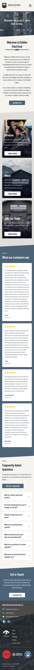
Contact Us (17, 102)
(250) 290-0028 (9, 613)
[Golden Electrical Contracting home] (6, 634)
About (13, 634)
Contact (14, 640)
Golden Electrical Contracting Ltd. (12, 605)
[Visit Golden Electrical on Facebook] (4, 621)
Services (14, 637)
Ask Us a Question (13, 486)
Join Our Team (16, 643)
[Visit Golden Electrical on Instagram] (9, 621)
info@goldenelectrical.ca (12, 616)
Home (13, 630)
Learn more (12, 153)
